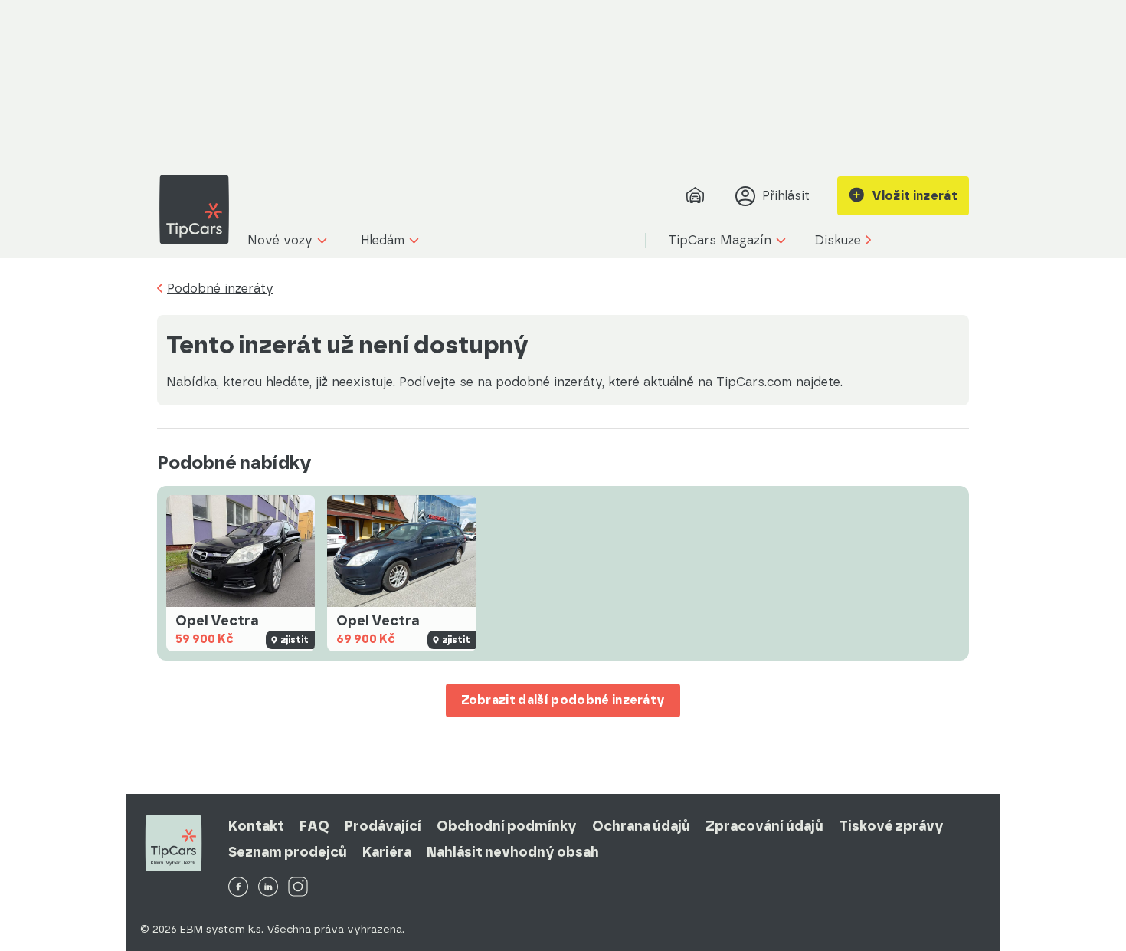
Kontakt (256, 826)
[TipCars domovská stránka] (200, 209)
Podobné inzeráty (220, 289)
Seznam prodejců (287, 852)
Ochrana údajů (641, 826)
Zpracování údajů (764, 826)
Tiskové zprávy (891, 826)
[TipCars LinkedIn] (268, 888)
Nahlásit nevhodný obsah (513, 852)
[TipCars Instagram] (298, 888)
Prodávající (383, 826)
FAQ (314, 826)
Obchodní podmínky (507, 826)
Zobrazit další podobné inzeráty (563, 700)
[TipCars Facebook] (238, 888)
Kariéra (386, 852)
